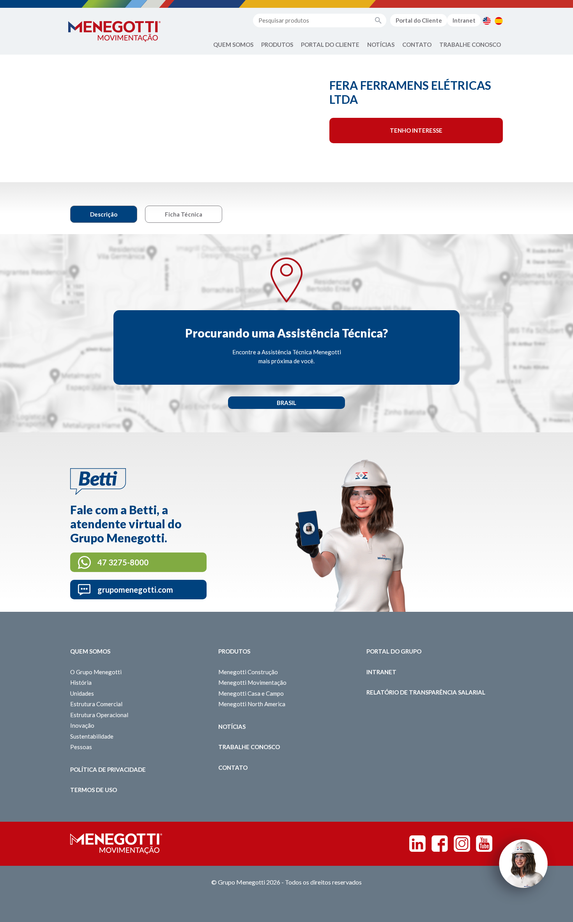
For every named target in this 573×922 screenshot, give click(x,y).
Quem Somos (233, 44)
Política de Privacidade (108, 769)
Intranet (464, 20)
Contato (417, 44)
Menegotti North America (251, 703)
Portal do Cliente (419, 20)
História (81, 682)
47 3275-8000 (123, 562)
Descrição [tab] (103, 214)
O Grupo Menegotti (96, 671)
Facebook (440, 843)
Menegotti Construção (248, 671)
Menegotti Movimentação (252, 682)
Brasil (286, 402)
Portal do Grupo (393, 651)
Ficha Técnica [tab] (183, 214)
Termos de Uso (93, 789)
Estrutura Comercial (96, 703)
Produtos (277, 44)
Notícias (380, 44)
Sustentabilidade (91, 736)
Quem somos (90, 651)
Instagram (462, 843)
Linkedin (417, 843)
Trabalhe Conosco (470, 44)
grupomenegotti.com (135, 589)
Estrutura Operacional (99, 714)
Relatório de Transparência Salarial (425, 692)
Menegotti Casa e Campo (251, 693)
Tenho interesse (416, 130)
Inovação (82, 725)
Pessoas (81, 746)
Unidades (82, 693)
